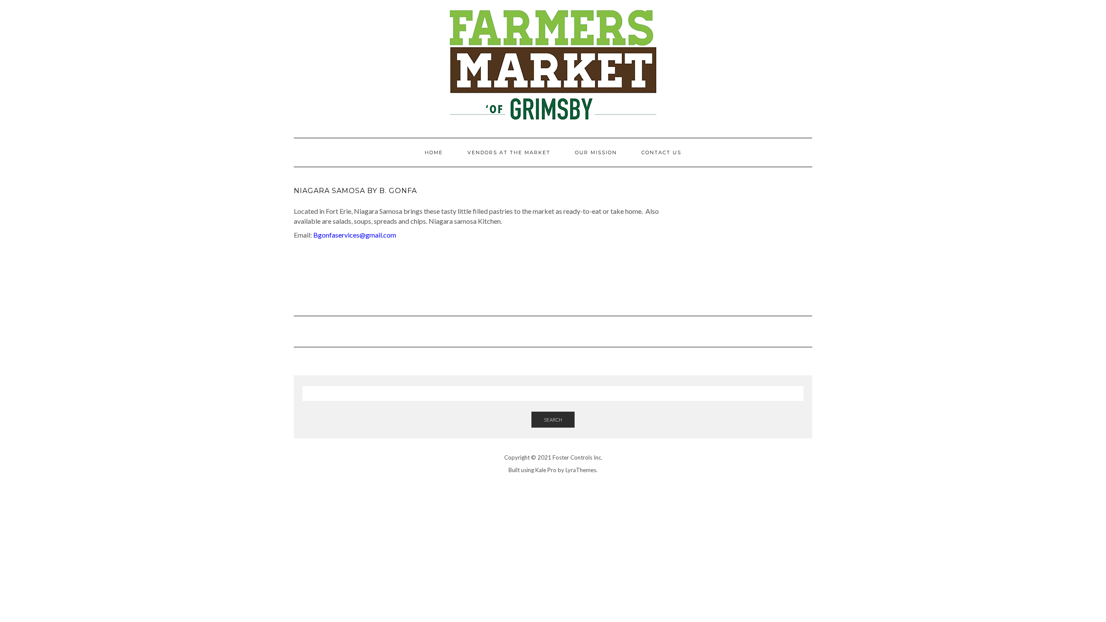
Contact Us (661, 152)
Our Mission (596, 152)
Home (434, 152)
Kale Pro (545, 469)
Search (553, 419)
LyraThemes (581, 469)
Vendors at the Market (508, 152)
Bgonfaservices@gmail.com (354, 235)
